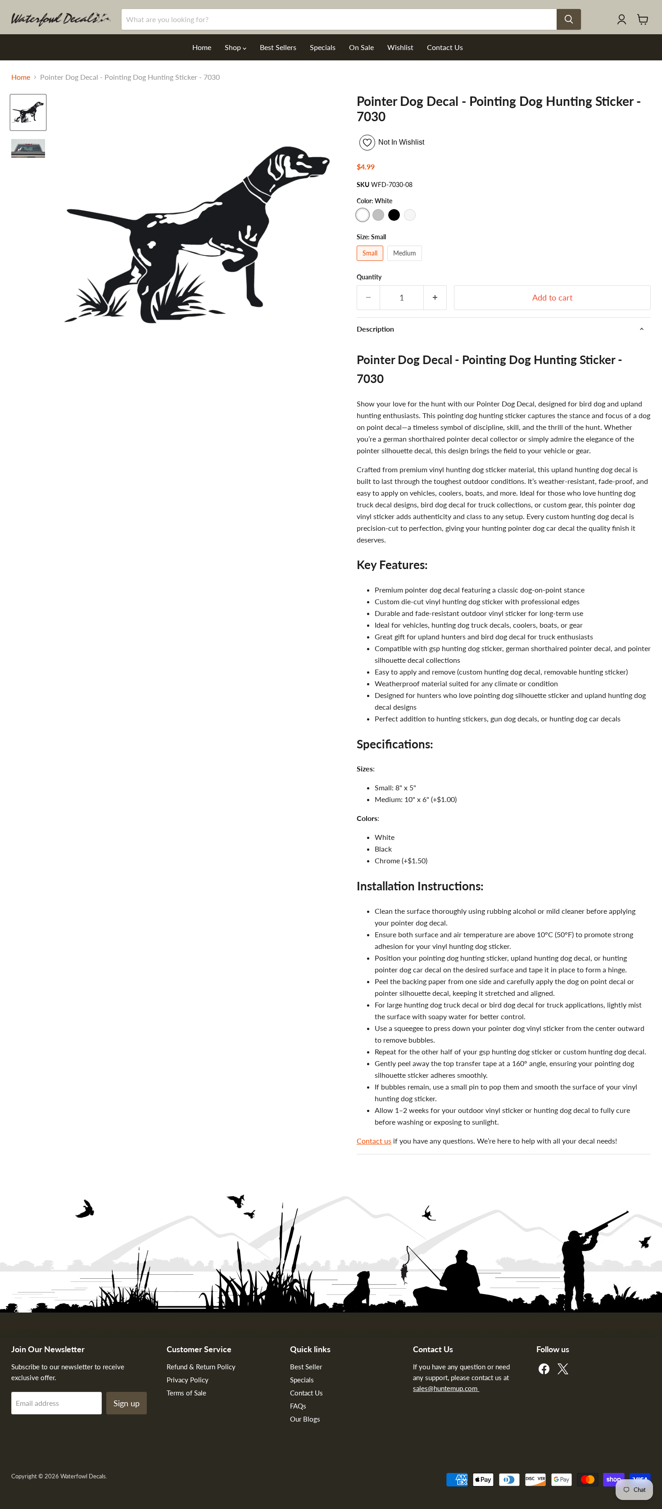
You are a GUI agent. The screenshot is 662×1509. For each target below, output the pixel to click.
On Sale (361, 47)
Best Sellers (278, 47)
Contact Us (445, 47)
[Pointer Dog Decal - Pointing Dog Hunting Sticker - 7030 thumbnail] (28, 150)
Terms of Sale (186, 1393)
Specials (323, 47)
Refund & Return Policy (201, 1367)
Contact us (374, 1140)
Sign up (126, 1403)
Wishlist (400, 47)
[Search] (569, 19)
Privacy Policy (188, 1380)
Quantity (369, 277)
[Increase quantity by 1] (435, 297)
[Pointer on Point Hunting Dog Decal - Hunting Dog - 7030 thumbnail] (28, 112)
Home (201, 47)
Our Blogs (305, 1419)
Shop (234, 47)
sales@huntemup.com (446, 1388)
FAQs (298, 1406)
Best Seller (306, 1367)
